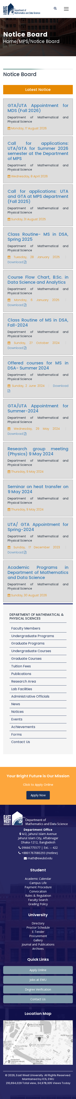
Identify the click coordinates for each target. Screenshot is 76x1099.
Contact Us (20, 741)
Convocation (38, 891)
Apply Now (38, 795)
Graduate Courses (26, 658)
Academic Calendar (38, 879)
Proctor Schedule (38, 927)
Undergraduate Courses (31, 651)
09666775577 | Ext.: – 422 (39, 848)
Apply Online (38, 970)
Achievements (23, 726)
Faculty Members (25, 628)
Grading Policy (38, 904)
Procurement (38, 936)
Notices (17, 711)
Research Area (23, 681)
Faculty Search (38, 900)
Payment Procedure (38, 887)
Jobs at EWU (38, 980)
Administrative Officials (30, 696)
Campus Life (38, 883)
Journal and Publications (38, 944)
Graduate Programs (28, 643)
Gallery (38, 940)
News (15, 704)
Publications (21, 673)
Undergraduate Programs (32, 636)
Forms (16, 734)
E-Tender (38, 932)
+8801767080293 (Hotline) (39, 853)
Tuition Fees (21, 666)
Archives (38, 949)
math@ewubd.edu (39, 858)
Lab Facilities (21, 689)
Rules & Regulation (38, 896)
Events (16, 719)
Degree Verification (38, 989)
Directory (38, 923)
